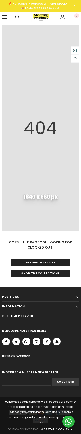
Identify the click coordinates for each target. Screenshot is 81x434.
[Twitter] (16, 341)
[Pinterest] (47, 341)
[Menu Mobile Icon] (4, 17)
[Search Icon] (21, 17)
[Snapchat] (57, 341)
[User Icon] (62, 17)
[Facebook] (6, 341)
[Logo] (41, 17)
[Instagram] (36, 341)
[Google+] (26, 341)
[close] (74, 6)
